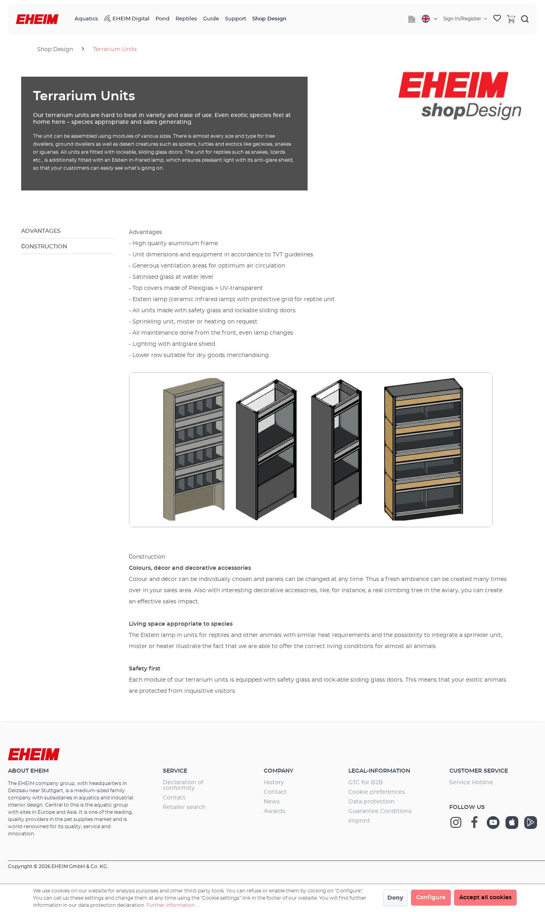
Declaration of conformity (183, 785)
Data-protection (371, 802)
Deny (395, 898)
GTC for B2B (365, 782)
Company (278, 771)
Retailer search (184, 807)
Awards (274, 811)
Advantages (41, 231)
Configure (431, 897)
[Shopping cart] (511, 18)
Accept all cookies (485, 897)
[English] (429, 19)
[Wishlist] (497, 19)
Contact (174, 798)
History (274, 782)
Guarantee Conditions (380, 811)
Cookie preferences (376, 792)
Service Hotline (471, 782)
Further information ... (172, 905)
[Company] (412, 19)
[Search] (525, 18)
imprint (359, 821)
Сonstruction (44, 247)
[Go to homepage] (37, 19)
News (272, 802)
